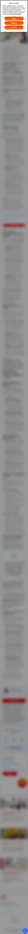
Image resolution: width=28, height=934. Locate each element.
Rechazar (14, 27)
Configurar (14, 23)
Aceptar (14, 18)
